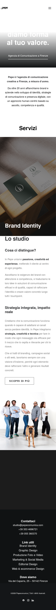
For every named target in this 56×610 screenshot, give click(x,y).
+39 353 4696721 (28, 529)
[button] (49, 8)
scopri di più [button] (19, 381)
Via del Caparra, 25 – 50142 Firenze (28, 581)
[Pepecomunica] (4, 8)
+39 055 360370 (28, 533)
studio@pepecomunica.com (28, 525)
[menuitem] (28, 545)
